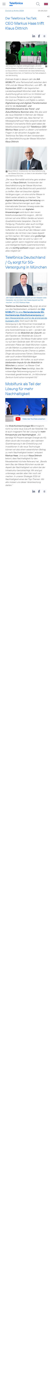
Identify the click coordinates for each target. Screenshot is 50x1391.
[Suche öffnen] (38, 4)
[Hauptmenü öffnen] (4, 4)
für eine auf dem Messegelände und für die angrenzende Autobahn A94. (26, 315)
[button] (33, 36)
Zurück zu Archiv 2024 (14, 11)
